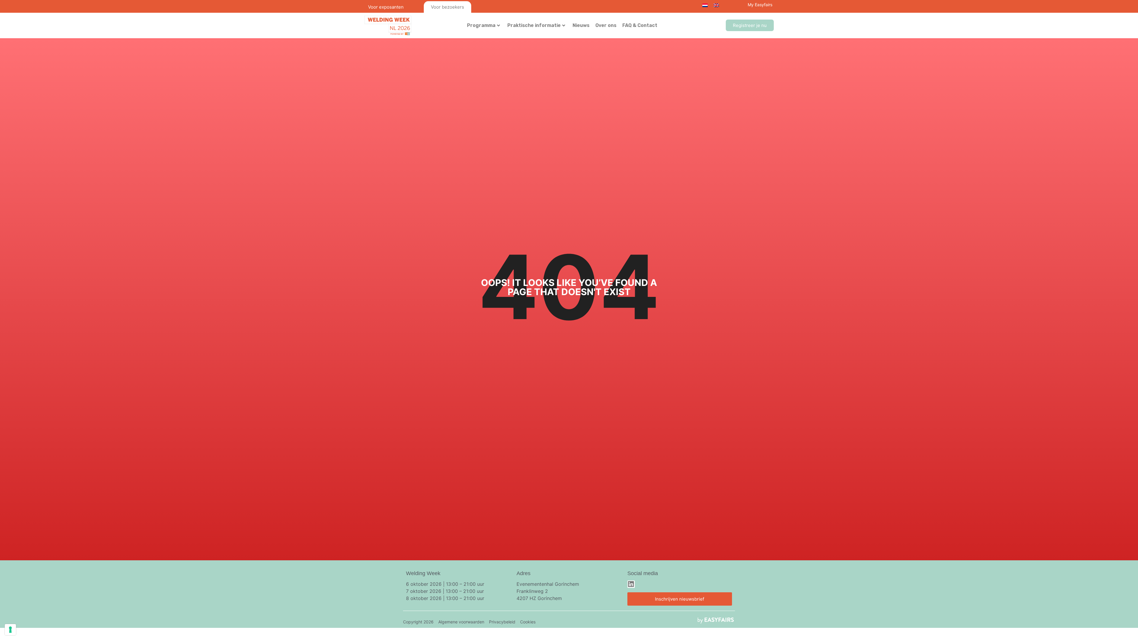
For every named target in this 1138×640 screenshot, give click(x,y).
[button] (750, 25)
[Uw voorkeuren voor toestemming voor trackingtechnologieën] (10, 629)
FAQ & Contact (639, 25)
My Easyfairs (760, 4)
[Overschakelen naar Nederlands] (705, 5)
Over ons (605, 25)
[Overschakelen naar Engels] (716, 5)
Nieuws (581, 25)
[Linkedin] (631, 584)
